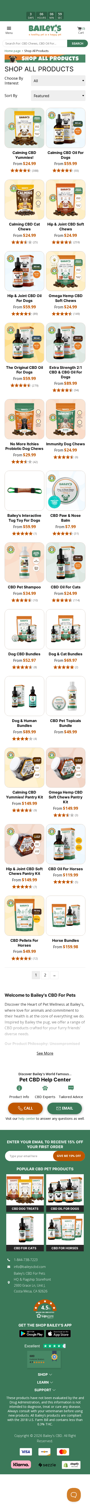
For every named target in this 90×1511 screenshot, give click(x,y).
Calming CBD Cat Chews (24, 226)
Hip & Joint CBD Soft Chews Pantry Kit (24, 871)
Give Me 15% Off (69, 1156)
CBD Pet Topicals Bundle (65, 723)
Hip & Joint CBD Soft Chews (65, 226)
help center (27, 1118)
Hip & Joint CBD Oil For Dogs (24, 298)
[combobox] (35, 43)
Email (67, 1108)
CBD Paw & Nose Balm (65, 518)
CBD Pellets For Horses (24, 943)
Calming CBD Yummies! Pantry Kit (24, 794)
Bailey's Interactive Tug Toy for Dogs (24, 518)
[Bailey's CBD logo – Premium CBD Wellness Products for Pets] (45, 30)
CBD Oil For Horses (65, 869)
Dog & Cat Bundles (65, 654)
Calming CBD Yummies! (24, 155)
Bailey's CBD (52, 1435)
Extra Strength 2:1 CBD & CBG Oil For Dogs (65, 372)
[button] (45, 1309)
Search (77, 43)
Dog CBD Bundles (24, 654)
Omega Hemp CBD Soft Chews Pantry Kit (66, 797)
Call (28, 1108)
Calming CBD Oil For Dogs (66, 155)
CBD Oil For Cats (66, 587)
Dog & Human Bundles (24, 723)
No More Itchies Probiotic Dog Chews (24, 446)
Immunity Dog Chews (65, 444)
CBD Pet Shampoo (24, 587)
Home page (13, 51)
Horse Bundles (65, 940)
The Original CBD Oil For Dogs (24, 370)
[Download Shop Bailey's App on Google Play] (32, 1333)
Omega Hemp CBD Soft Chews (66, 298)
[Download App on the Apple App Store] (58, 1333)
